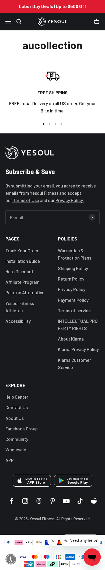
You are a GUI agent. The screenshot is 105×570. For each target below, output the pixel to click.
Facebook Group (21, 428)
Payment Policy (73, 300)
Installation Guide (22, 261)
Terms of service (74, 310)
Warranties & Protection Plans (74, 254)
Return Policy (71, 278)
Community (16, 439)
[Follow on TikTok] (80, 501)
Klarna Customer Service (74, 363)
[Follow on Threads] (39, 501)
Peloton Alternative (24, 292)
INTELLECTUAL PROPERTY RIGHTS (78, 324)
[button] (10, 559)
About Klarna (71, 338)
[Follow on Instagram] (25, 501)
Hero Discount (19, 271)
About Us (14, 418)
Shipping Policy (73, 268)
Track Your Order (21, 250)
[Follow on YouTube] (66, 501)
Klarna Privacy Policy (78, 349)
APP (9, 460)
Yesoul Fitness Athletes (19, 306)
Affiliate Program (22, 282)
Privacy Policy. (69, 200)
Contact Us (16, 407)
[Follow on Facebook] (11, 501)
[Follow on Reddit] (93, 501)
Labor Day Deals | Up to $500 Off (52, 6)
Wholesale (15, 449)
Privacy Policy (71, 289)
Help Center (16, 396)
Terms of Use (25, 200)
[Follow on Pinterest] (52, 501)
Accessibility (18, 321)
